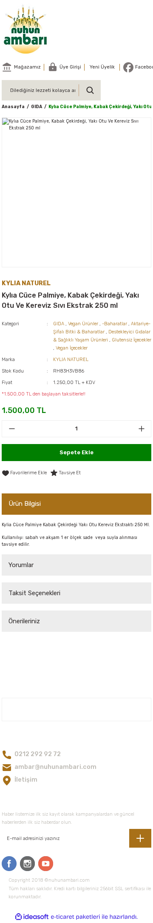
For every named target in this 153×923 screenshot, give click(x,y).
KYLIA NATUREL (70, 359)
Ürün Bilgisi (24, 503)
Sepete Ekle (77, 452)
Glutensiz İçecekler (131, 340)
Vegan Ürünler (83, 324)
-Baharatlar (114, 324)
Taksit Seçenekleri (34, 593)
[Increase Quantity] (141, 429)
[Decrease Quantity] (11, 429)
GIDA (58, 324)
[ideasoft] (32, 917)
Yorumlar (21, 565)
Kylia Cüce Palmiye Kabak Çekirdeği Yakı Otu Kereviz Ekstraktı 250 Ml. (76, 524)
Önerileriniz (24, 621)
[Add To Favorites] (24, 473)
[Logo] (26, 29)
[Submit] (140, 838)
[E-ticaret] (75, 917)
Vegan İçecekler (72, 348)
